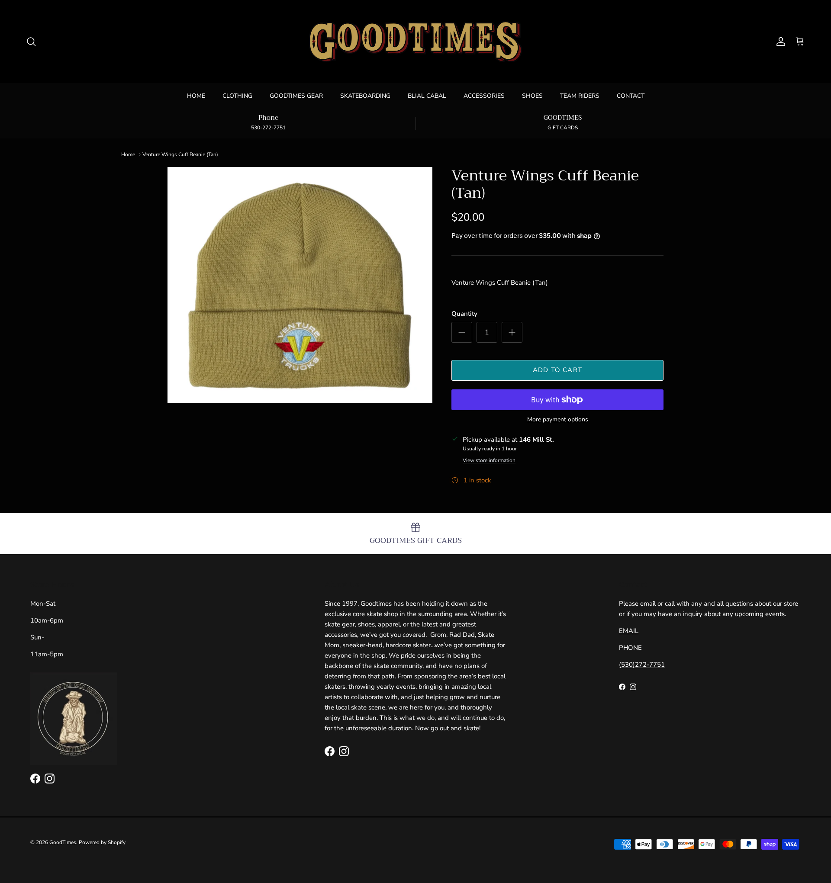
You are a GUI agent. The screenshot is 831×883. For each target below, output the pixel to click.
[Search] (31, 41)
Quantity (464, 313)
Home (128, 154)
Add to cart (557, 370)
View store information (489, 460)
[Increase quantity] (512, 332)
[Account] (779, 41)
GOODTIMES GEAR (296, 96)
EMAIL (628, 630)
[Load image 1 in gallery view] (299, 285)
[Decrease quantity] (461, 332)
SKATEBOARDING (365, 96)
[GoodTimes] (415, 41)
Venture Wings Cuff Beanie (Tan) (180, 154)
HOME (196, 96)
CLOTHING (237, 96)
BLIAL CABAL (427, 96)
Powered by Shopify (102, 842)
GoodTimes (62, 842)
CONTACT (630, 96)
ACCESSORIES (484, 96)
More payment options (557, 420)
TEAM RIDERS (579, 96)
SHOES (532, 96)
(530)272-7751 (642, 664)
